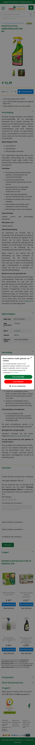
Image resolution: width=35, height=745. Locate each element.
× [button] (31, 357)
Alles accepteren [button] (18, 377)
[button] (17, 386)
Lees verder (14, 372)
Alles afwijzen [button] (18, 382)
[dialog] (17, 372)
